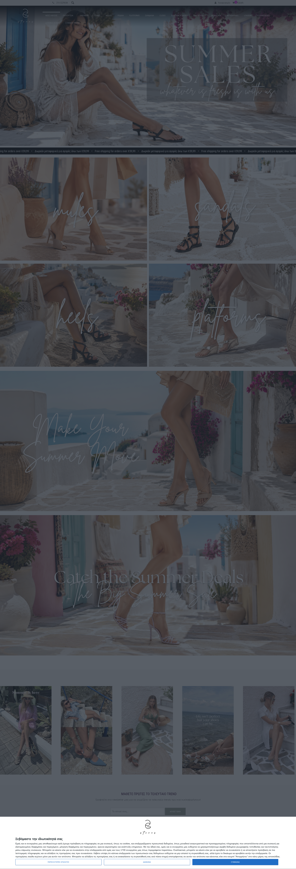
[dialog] (148, 843)
